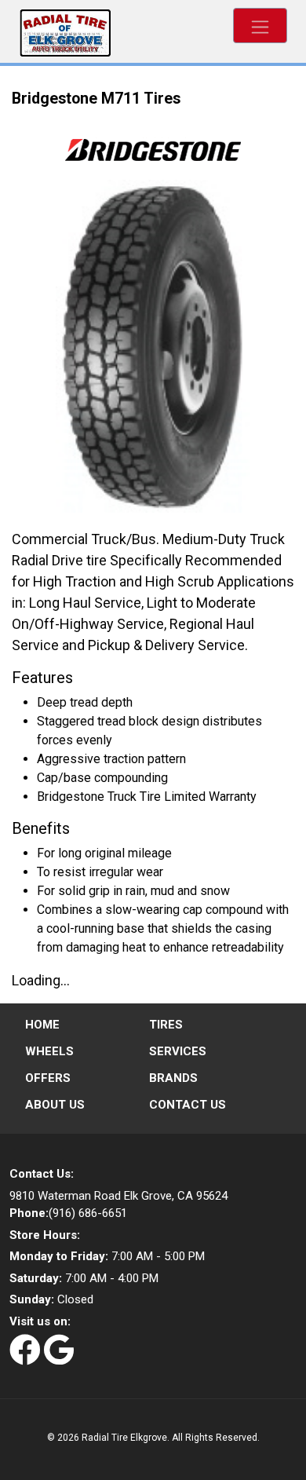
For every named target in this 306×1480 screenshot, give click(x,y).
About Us (55, 1105)
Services (177, 1051)
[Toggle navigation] (260, 25)
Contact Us (187, 1105)
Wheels (49, 1051)
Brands (173, 1078)
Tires (166, 1025)
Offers (48, 1078)
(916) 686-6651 (68, 1213)
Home (42, 1025)
